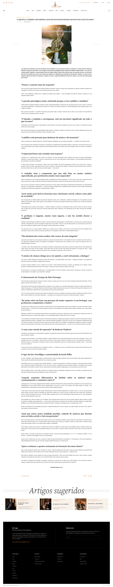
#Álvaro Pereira (98, 500)
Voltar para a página (25, 476)
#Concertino (95, 499)
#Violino (90, 499)
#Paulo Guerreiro (61, 499)
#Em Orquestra (25, 499)
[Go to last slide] (17, 44)
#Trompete (20, 499)
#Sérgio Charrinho (22, 500)
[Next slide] (96, 44)
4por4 (109, 585)
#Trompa (55, 499)
